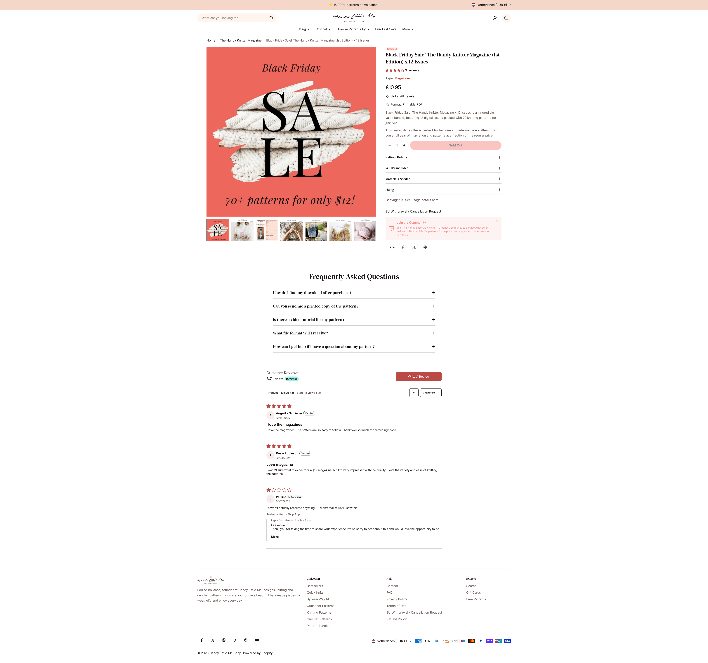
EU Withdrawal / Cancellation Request (413, 211)
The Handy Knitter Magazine (241, 40)
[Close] (497, 221)
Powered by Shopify (258, 653)
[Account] (495, 18)
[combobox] (237, 17)
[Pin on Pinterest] (425, 247)
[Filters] (414, 392)
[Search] (271, 18)
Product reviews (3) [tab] (281, 392)
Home (210, 40)
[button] (395, 70)
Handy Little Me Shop (225, 653)
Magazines (403, 78)
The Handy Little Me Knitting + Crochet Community (432, 227)
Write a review (418, 376)
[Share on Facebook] (403, 247)
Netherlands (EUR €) (492, 5)
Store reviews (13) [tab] (309, 392)
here (435, 200)
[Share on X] (414, 247)
